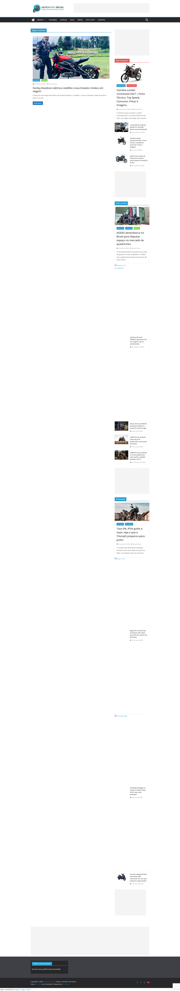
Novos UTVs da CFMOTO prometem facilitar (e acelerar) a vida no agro (138, 426)
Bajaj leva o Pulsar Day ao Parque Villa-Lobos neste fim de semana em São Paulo (138, 634)
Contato (101, 20)
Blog (72, 20)
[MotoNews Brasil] (33, 19)
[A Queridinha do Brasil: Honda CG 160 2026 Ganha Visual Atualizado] (121, 129)
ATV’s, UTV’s (90, 20)
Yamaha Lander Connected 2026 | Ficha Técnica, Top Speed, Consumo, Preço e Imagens (138, 142)
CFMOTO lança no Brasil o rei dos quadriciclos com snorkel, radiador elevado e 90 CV (138, 456)
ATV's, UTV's (120, 228)
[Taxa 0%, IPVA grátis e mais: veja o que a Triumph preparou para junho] (132, 512)
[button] (44, 19)
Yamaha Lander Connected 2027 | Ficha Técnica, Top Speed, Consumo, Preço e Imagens (131, 97)
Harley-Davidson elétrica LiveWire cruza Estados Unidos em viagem (68, 89)
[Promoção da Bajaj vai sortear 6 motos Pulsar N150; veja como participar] (121, 793)
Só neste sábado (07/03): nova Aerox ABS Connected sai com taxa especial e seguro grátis (138, 877)
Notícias (63, 20)
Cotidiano (53, 20)
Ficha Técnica (121, 85)
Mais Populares (132, 85)
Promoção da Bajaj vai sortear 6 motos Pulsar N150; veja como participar (138, 791)
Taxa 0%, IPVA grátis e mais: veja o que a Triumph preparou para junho (131, 534)
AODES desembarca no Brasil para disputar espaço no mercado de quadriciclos (130, 238)
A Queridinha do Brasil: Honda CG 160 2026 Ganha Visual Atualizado (138, 127)
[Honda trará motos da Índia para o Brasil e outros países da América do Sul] (121, 161)
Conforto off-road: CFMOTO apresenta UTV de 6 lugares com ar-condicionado (138, 340)
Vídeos (80, 20)
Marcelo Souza (52, 84)
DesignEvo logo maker (22, 989)
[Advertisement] (111, 8)
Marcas (40, 20)
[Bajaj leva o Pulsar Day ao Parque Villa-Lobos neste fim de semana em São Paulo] (121, 635)
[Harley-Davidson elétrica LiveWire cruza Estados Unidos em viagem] (71, 57)
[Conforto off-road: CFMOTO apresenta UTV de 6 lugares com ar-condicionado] (121, 342)
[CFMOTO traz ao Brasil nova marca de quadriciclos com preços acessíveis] (121, 442)
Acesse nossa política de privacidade (46, 969)
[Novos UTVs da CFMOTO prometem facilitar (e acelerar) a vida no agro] (121, 427)
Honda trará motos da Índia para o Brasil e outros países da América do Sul (139, 159)
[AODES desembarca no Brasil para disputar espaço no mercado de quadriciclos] (132, 216)
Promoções (129, 524)
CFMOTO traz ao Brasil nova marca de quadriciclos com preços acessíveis (138, 440)
